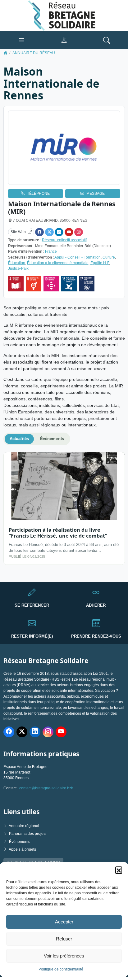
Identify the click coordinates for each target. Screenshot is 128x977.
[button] (119, 870)
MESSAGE (95, 193)
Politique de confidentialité (61, 969)
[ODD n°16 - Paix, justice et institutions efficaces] (69, 283)
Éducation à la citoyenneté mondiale (58, 263)
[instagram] (78, 232)
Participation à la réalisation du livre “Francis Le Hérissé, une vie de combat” (58, 532)
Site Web (18, 232)
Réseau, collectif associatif (64, 240)
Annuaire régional (24, 826)
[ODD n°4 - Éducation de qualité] (16, 283)
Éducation (16, 263)
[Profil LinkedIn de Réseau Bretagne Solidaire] (35, 731)
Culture (109, 257)
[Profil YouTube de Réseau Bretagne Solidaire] (61, 731)
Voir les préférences (64, 955)
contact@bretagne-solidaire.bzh (46, 788)
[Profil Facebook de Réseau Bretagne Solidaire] (8, 731)
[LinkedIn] (59, 232)
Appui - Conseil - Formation (77, 257)
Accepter (64, 921)
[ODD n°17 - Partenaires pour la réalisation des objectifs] (86, 283)
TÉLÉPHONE (38, 193)
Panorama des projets (27, 833)
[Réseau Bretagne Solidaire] (64, 15)
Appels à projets (22, 849)
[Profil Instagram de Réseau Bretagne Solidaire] (48, 731)
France (51, 251)
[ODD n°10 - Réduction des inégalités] (51, 283)
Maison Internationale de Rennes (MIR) (61, 207)
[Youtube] (69, 232)
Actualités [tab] (19, 439)
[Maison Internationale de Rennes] (64, 148)
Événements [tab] (52, 439)
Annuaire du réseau (33, 53)
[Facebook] (39, 232)
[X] (49, 232)
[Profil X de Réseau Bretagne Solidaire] (21, 731)
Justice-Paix (18, 268)
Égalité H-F (99, 263)
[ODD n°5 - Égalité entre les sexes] (33, 283)
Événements (19, 842)
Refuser (64, 938)
